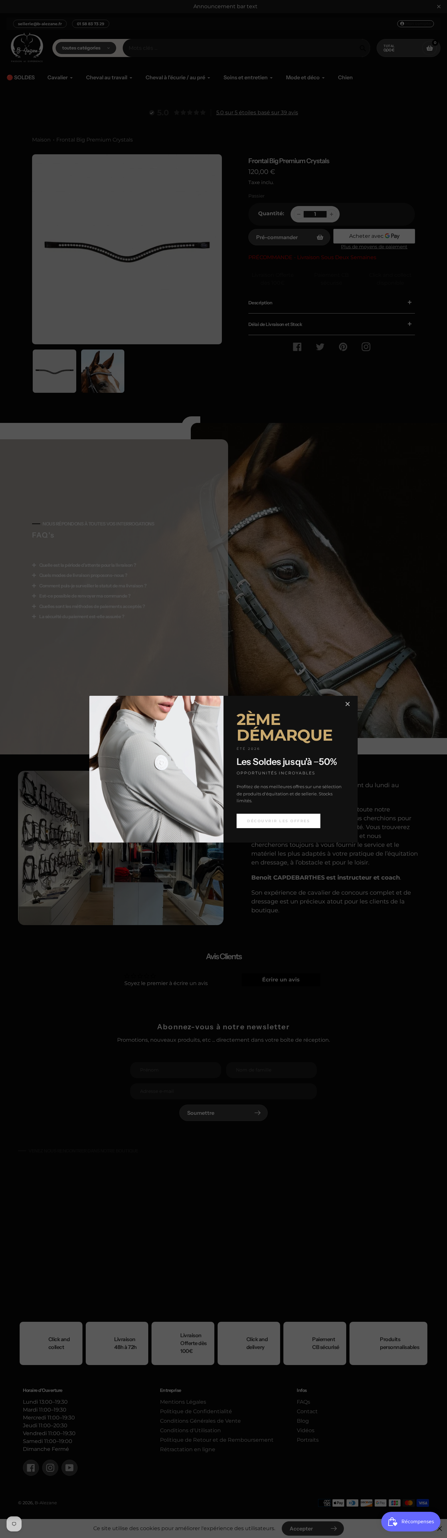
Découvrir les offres (278, 820)
